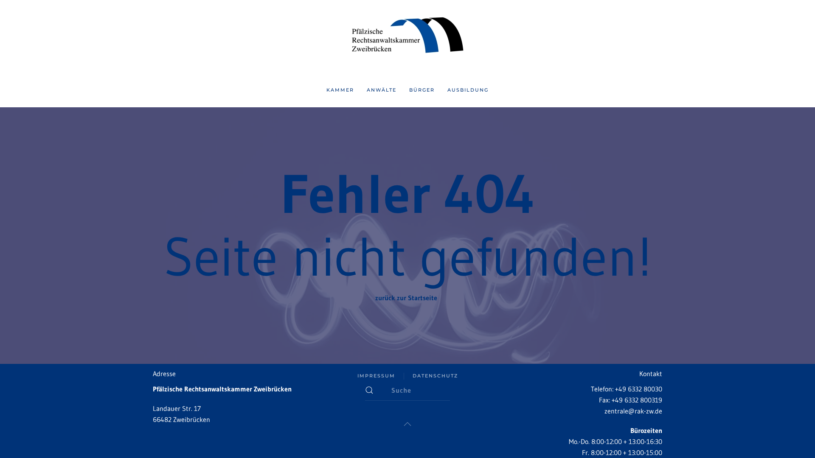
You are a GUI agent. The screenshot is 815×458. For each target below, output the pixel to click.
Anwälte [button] (381, 90)
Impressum (376, 376)
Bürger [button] (422, 90)
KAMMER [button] (340, 90)
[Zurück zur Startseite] (407, 36)
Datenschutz (435, 376)
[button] (407, 424)
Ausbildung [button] (468, 90)
